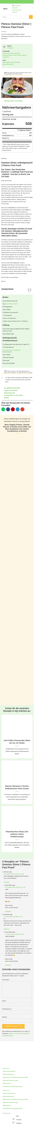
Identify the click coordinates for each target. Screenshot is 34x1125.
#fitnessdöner (6, 62)
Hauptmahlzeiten (7, 55)
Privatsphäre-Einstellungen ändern (12, 1086)
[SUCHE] (31, 17)
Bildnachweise (7, 1083)
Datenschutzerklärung (9, 1071)
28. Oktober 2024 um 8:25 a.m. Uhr (15, 887)
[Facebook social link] (13, 2)
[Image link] (17, 1050)
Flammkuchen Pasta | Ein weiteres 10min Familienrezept (17, 834)
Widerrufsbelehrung (8, 1074)
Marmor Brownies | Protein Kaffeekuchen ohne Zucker (17, 787)
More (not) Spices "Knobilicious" (12, 350)
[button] (3, 409)
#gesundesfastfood (8, 64)
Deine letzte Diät (15, 53)
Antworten (6, 882)
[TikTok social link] (21, 2)
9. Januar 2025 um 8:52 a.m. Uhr (14, 934)
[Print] (29, 290)
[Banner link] (9, 502)
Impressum (6, 1068)
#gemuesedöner (15, 62)
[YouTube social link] (17, 2)
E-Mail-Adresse (7, 1009)
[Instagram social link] (15, 2)
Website (4, 1017)
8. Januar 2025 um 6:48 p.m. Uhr (13, 916)
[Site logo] (17, 9)
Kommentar (6, 979)
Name (4, 1001)
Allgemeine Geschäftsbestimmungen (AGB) (15, 1077)
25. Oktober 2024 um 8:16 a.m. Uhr (14, 874)
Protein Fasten (17, 55)
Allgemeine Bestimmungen (10, 1080)
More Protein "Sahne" (11, 304)
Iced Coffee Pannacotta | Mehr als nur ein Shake (17, 741)
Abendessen (6, 53)
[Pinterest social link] (19, 2)
